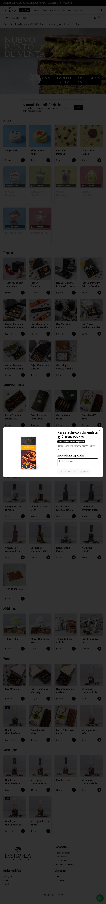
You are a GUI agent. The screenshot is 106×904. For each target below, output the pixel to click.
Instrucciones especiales (70, 455)
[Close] (99, 430)
